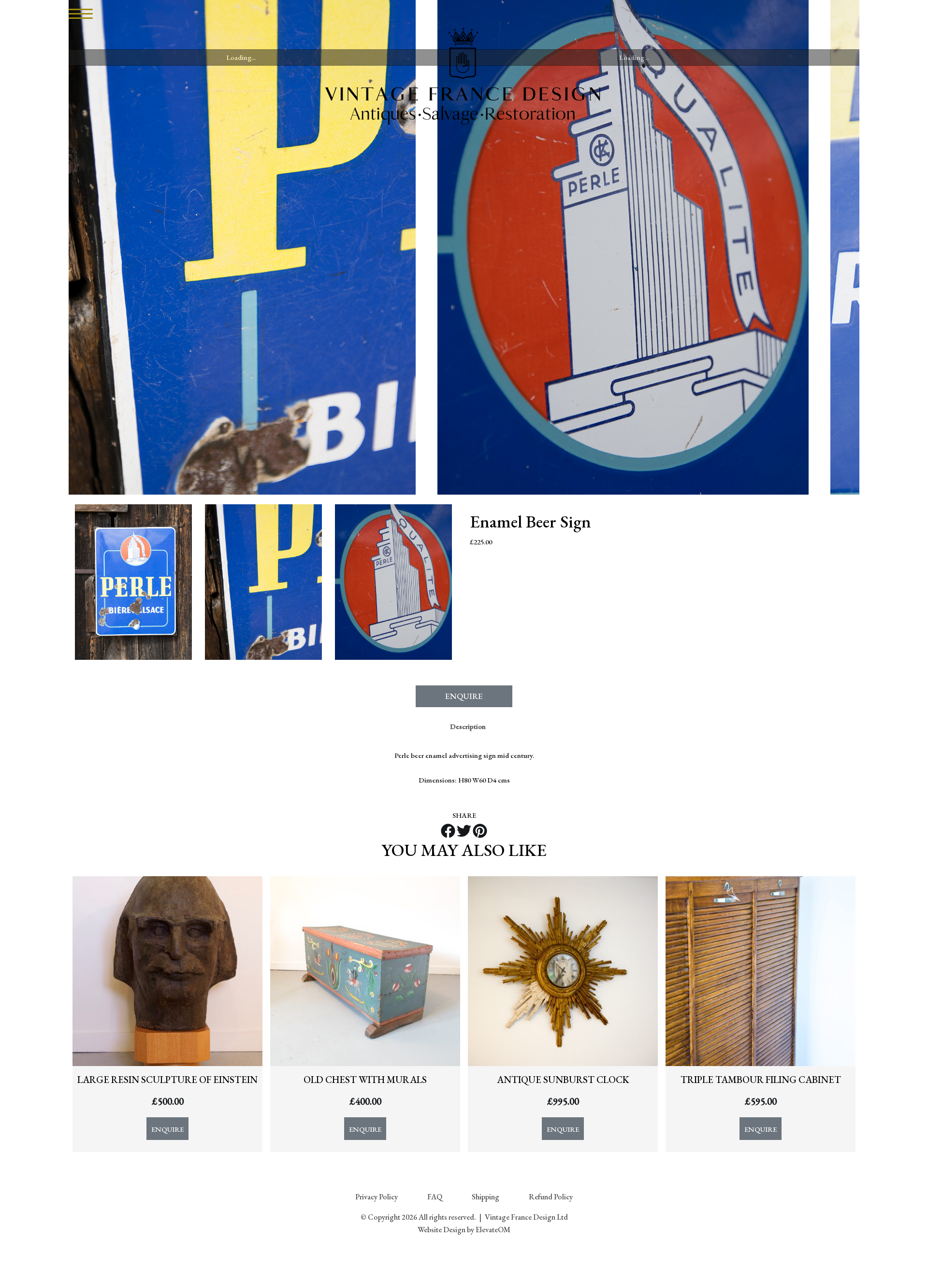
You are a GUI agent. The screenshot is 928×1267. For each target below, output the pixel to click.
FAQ (434, 1197)
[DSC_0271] (633, 247)
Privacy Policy (376, 1197)
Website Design (441, 1229)
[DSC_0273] (240, 247)
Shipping (485, 1197)
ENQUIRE (464, 696)
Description (468, 726)
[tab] (468, 726)
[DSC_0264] (133, 582)
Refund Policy (551, 1197)
